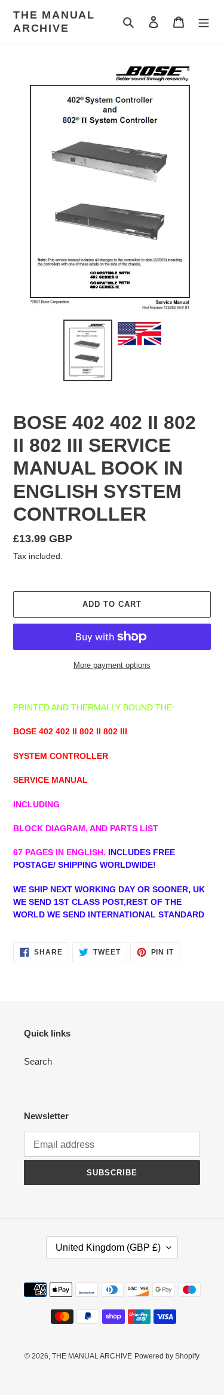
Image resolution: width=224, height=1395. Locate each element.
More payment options (112, 665)
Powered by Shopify (167, 1356)
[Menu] (203, 22)
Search (38, 1061)
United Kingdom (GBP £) (108, 1247)
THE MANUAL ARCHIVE (54, 21)
